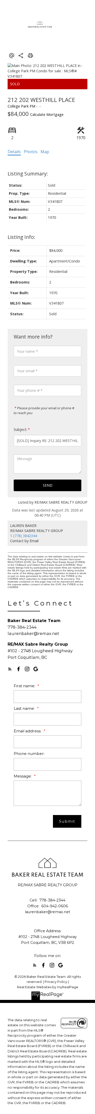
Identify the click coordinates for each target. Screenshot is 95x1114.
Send (47, 485)
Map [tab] (45, 151)
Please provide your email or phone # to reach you (44, 410)
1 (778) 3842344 (23, 535)
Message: (23, 776)
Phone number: (29, 753)
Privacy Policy (56, 982)
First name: (25, 685)
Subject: (20, 429)
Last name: (25, 708)
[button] (10, 669)
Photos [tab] (30, 151)
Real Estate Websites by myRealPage (47, 987)
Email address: (28, 731)
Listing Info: (21, 237)
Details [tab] (14, 151)
